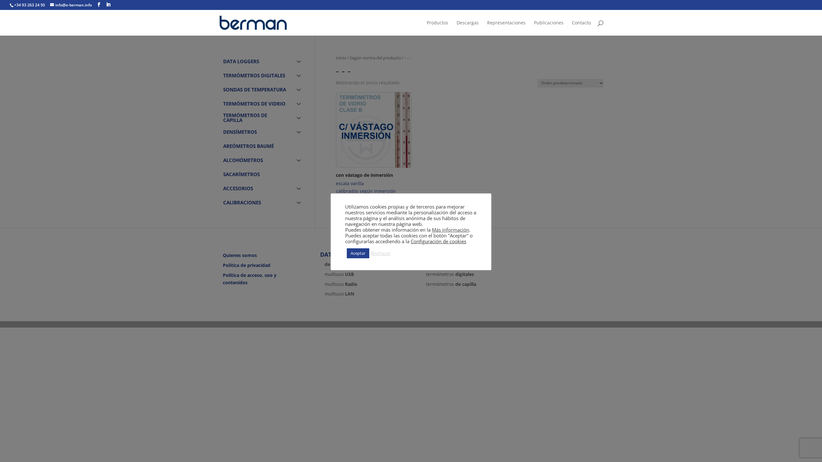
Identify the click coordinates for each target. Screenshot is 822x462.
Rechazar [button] (381, 253)
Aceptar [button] (358, 253)
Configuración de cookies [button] (438, 241)
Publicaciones (549, 23)
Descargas (468, 23)
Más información (450, 230)
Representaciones (506, 23)
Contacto (581, 23)
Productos (437, 23)
